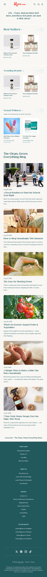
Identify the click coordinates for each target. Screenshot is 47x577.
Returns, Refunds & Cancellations (23, 499)
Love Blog (23, 457)
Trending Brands (13, 71)
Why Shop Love (23, 473)
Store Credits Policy (23, 506)
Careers (23, 509)
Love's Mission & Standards (23, 480)
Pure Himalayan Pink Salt (30, 53)
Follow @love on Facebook (23, 538)
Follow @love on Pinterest (23, 532)
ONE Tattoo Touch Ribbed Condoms (11, 137)
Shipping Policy (23, 502)
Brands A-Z (23, 454)
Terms (33, 562)
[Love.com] (20, 4)
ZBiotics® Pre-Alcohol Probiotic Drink (10, 54)
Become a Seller (23, 461)
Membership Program (23, 451)
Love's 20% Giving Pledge (23, 477)
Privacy (27, 562)
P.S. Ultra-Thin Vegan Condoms (29, 137)
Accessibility (23, 513)
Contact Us (23, 496)
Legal (23, 516)
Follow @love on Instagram (23, 528)
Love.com (21, 562)
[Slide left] (37, 29)
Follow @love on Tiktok (23, 535)
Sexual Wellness (12, 110)
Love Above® (23, 483)
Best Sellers (12, 29)
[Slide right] (41, 29)
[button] (5, 4)
